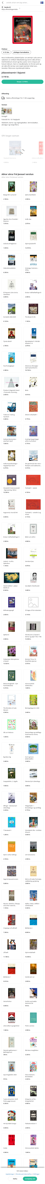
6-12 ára (6, 52)
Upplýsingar (10, 1174)
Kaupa (22, 82)
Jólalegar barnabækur (21, 52)
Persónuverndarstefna (24, 1174)
